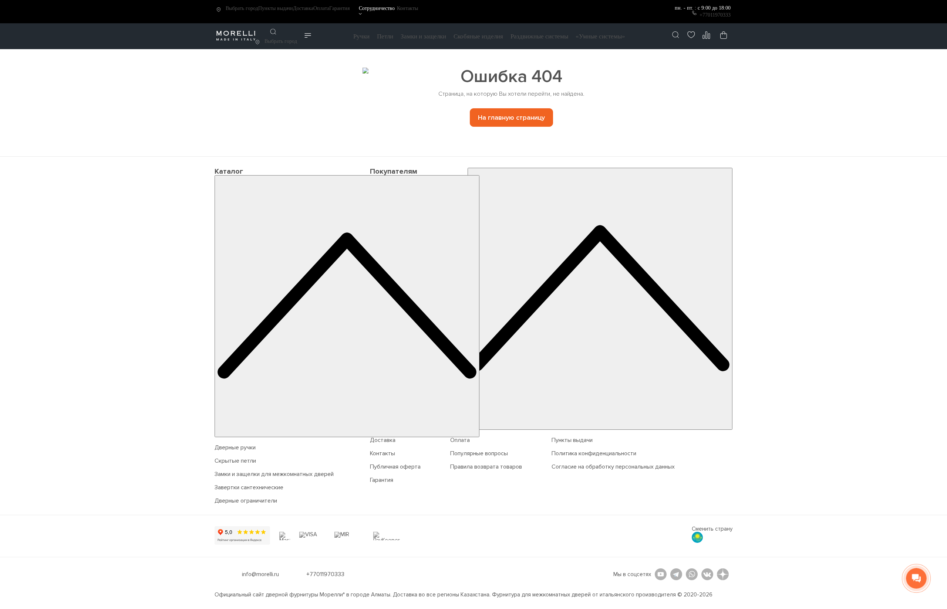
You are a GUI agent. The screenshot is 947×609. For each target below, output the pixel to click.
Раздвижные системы (539, 36)
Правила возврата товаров (486, 466)
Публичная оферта (395, 466)
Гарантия (339, 8)
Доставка (303, 8)
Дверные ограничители (246, 500)
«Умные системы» (600, 36)
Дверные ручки (235, 447)
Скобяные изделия (478, 36)
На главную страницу (511, 117)
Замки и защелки (423, 36)
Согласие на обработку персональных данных (613, 466)
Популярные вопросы (479, 453)
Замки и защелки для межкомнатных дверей (274, 474)
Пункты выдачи (275, 8)
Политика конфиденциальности (594, 453)
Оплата (321, 8)
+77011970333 (715, 15)
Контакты (407, 8)
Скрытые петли (235, 461)
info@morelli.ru (260, 574)
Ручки (361, 36)
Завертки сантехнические (249, 487)
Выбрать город (242, 8)
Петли (385, 36)
